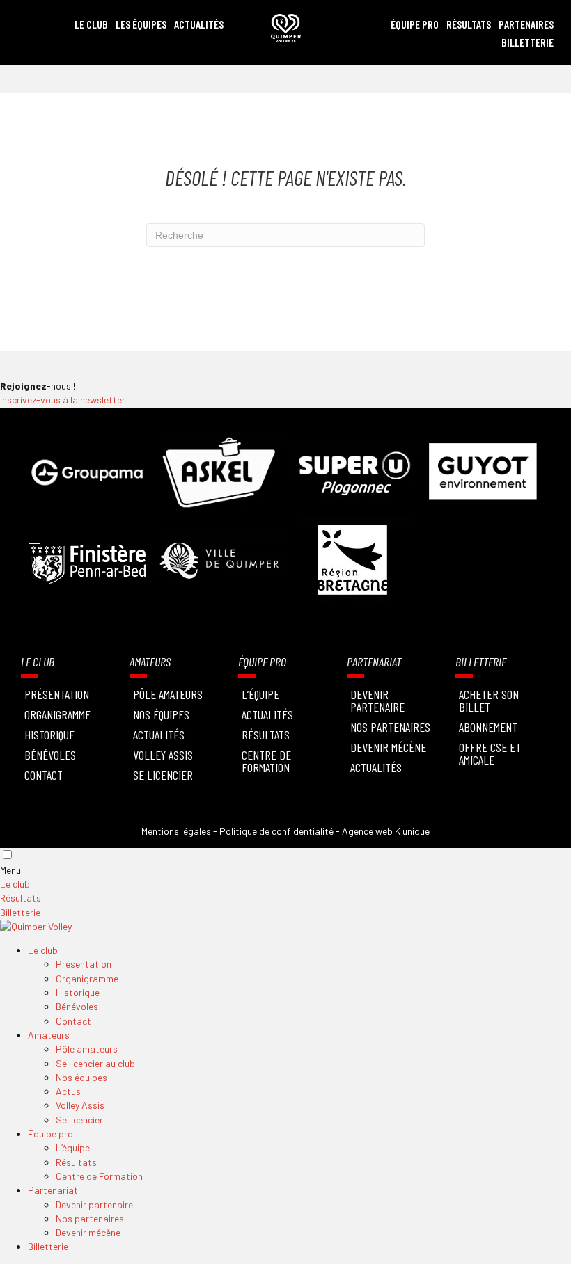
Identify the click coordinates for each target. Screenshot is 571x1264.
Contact (43, 775)
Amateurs (49, 1035)
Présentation (56, 694)
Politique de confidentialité (276, 831)
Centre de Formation (266, 761)
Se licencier (163, 775)
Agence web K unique (386, 831)
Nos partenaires (90, 1218)
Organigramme (57, 714)
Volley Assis (163, 754)
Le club (15, 884)
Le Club (91, 24)
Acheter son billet (489, 700)
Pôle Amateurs (168, 694)
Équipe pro (50, 1133)
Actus (68, 1091)
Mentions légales (176, 831)
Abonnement (488, 727)
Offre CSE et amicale (490, 753)
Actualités (199, 24)
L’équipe (73, 1147)
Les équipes (141, 24)
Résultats (468, 24)
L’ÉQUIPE (260, 694)
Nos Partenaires (390, 727)
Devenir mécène (388, 747)
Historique (49, 734)
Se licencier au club (95, 1063)
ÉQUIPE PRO (415, 24)
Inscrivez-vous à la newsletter (62, 400)
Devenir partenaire (377, 700)
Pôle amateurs (87, 1049)
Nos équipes (161, 714)
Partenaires (526, 24)
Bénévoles (50, 754)
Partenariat (53, 1190)
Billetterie (527, 42)
